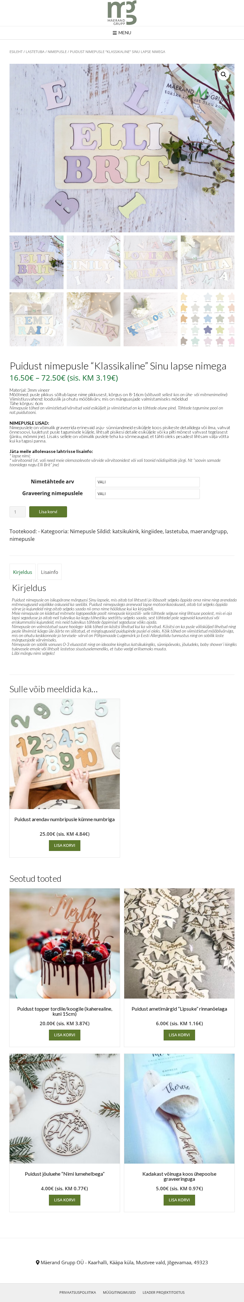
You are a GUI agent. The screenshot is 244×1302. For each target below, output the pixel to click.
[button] (223, 74)
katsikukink (125, 531)
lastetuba (176, 531)
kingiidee (152, 531)
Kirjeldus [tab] (22, 572)
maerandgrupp (208, 531)
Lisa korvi (48, 511)
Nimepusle (57, 51)
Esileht (16, 51)
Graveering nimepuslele (52, 493)
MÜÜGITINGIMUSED (119, 1292)
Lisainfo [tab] (49, 572)
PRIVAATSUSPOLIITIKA (77, 1292)
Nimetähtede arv (52, 481)
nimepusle (22, 538)
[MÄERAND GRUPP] (122, 13)
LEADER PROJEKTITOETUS (164, 1292)
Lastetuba (35, 51)
